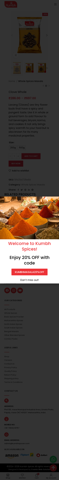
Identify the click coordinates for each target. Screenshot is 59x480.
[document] (29, 240)
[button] (54, 201)
